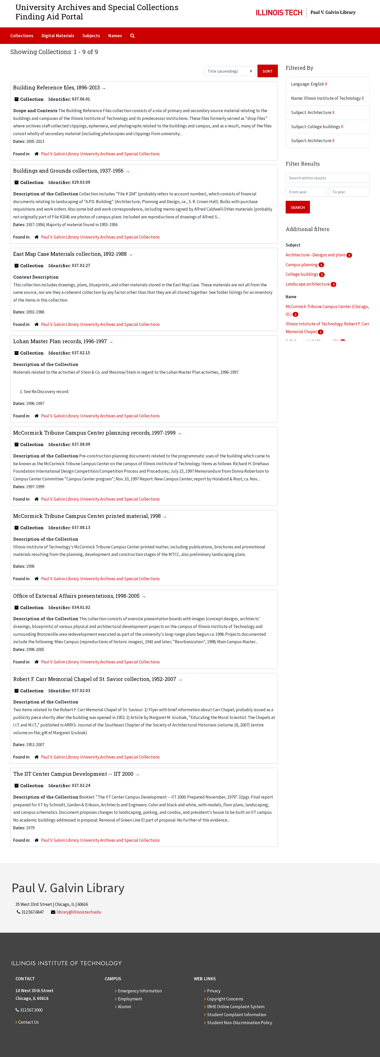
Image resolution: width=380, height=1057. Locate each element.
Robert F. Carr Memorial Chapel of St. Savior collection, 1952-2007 (95, 679)
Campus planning (302, 264)
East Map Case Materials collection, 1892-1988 (70, 253)
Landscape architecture (308, 284)
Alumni (124, 1006)
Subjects (91, 36)
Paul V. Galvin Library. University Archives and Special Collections (100, 154)
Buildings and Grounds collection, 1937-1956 (69, 170)
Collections (21, 36)
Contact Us (28, 1022)
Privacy (214, 991)
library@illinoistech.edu (79, 912)
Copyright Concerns (225, 999)
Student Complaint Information (236, 1014)
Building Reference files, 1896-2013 (57, 87)
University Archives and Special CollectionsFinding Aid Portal (97, 11)
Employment (130, 999)
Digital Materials (58, 36)
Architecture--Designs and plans (316, 255)
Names (115, 36)
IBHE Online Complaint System (235, 1006)
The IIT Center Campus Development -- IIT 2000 (74, 773)
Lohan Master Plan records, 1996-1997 (60, 341)
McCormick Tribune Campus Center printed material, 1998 (87, 515)
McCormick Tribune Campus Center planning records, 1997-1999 (95, 432)
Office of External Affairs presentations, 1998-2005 (77, 595)
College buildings (302, 274)
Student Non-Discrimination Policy (239, 1022)
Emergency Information (140, 991)
